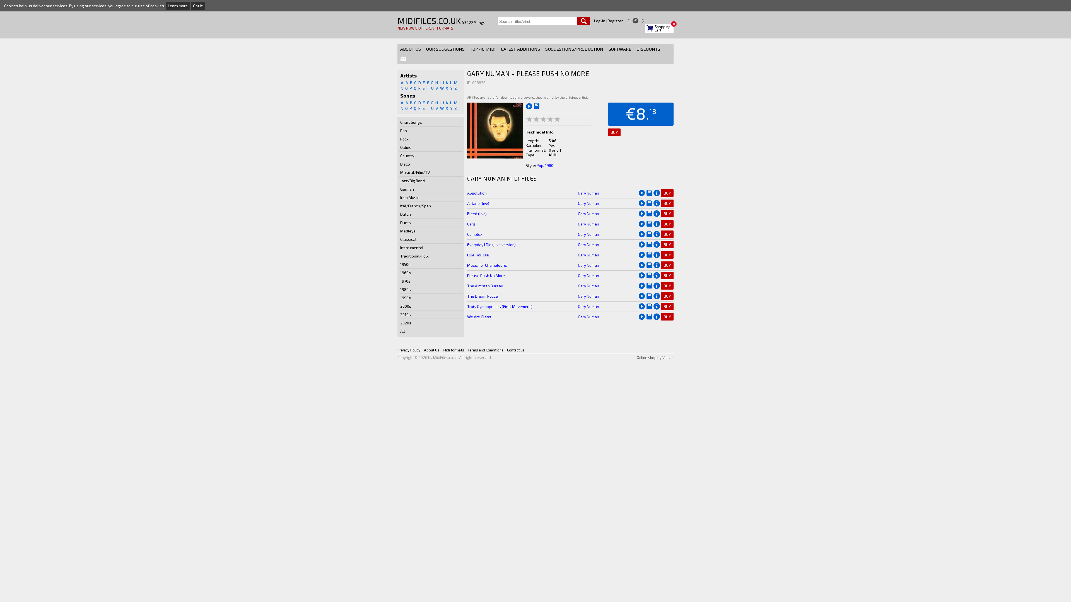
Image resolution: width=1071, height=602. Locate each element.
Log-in (599, 20)
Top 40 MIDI (483, 49)
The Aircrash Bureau (485, 285)
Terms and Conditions (485, 350)
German (407, 189)
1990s (405, 297)
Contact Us (516, 350)
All (402, 331)
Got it (198, 5)
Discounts (648, 49)
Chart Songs (411, 122)
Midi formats (453, 350)
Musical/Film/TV (415, 172)
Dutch (405, 214)
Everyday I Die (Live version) (491, 244)
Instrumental (411, 247)
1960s (405, 272)
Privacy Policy (408, 350)
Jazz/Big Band (412, 180)
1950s (405, 264)
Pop (403, 130)
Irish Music (409, 197)
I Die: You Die (478, 255)
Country (407, 155)
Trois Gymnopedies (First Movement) (499, 306)
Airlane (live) (478, 203)
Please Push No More (486, 275)
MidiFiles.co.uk (429, 21)
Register (615, 20)
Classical (408, 239)
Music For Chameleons (487, 265)
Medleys (408, 231)
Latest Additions (520, 49)
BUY (614, 132)
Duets (405, 222)
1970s (405, 281)
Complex (474, 234)
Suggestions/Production (574, 49)
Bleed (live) (477, 213)
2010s (405, 314)
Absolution (477, 193)
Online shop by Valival (655, 357)
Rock (404, 139)
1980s (405, 289)
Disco (405, 164)
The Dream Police (482, 296)
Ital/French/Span (415, 205)
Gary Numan (588, 193)
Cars (471, 224)
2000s (405, 306)
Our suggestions (445, 49)
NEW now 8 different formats (425, 28)
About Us (410, 49)
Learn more (178, 5)
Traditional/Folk (414, 256)
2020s (405, 323)
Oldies (405, 147)
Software (620, 49)
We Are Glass (479, 316)
